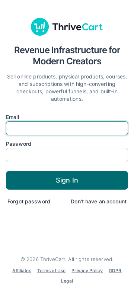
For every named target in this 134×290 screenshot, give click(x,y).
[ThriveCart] (67, 27)
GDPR (115, 270)
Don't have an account (99, 201)
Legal (67, 281)
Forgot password (28, 201)
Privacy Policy (87, 270)
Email (12, 117)
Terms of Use (51, 270)
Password (18, 143)
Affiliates (21, 270)
